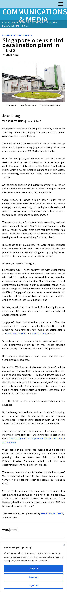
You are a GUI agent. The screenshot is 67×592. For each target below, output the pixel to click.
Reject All (33, 585)
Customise (33, 576)
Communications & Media (17, 35)
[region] (33, 567)
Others (13, 530)
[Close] (64, 545)
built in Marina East (16, 333)
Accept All (33, 568)
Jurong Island (39, 333)
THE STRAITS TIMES (52, 513)
